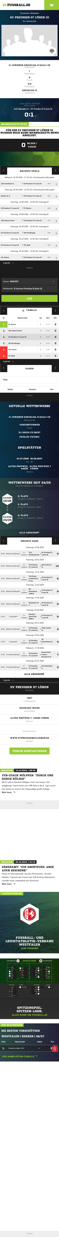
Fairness (3, 310)
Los (29, 298)
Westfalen (35, 13)
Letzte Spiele (55, 170)
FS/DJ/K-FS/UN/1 (29, 437)
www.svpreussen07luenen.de (29, 738)
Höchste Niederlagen (3, 540)
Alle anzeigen (28, 533)
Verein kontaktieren (29, 751)
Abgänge (3, 368)
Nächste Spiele (29, 171)
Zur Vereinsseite (29, 21)
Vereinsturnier (29, 425)
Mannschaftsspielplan (3, 170)
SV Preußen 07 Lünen (29, 687)
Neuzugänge (55, 368)
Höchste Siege (30, 541)
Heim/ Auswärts (55, 310)
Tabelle (31, 310)
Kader (29, 369)
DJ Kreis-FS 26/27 (29, 432)
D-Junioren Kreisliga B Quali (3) (29, 65)
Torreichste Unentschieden (55, 540)
